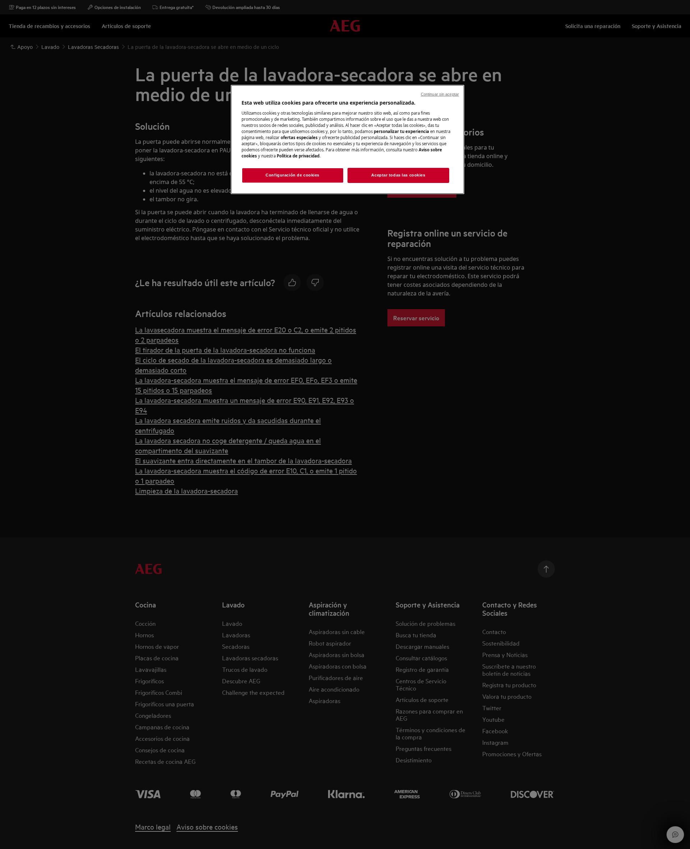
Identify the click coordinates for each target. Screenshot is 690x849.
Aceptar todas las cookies (398, 175)
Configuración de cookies (292, 175)
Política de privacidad (298, 156)
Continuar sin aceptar (440, 94)
